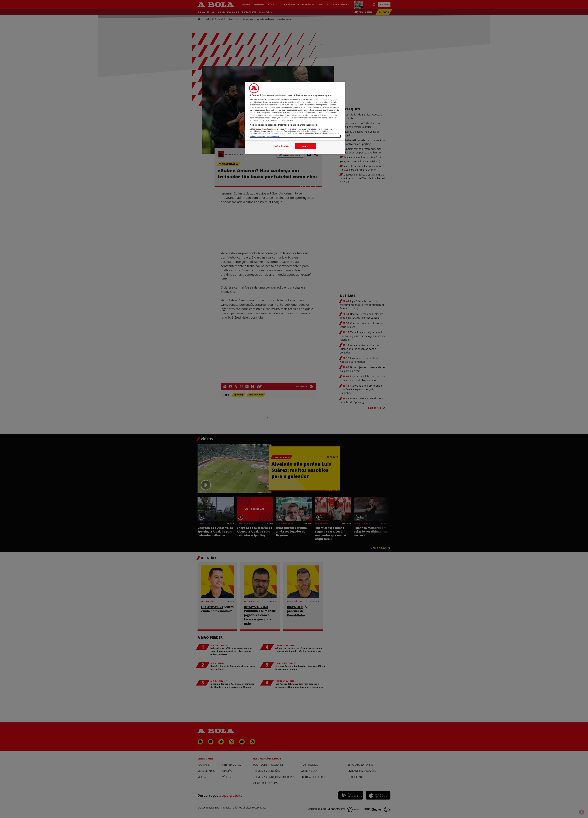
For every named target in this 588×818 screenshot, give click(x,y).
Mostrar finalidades (282, 146)
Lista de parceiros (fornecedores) (264, 136)
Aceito (305, 146)
